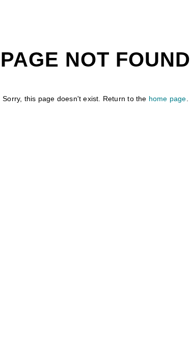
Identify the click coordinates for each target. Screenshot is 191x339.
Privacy (50, 239)
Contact (132, 208)
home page (167, 99)
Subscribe (137, 239)
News (92, 208)
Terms (91, 239)
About (55, 208)
